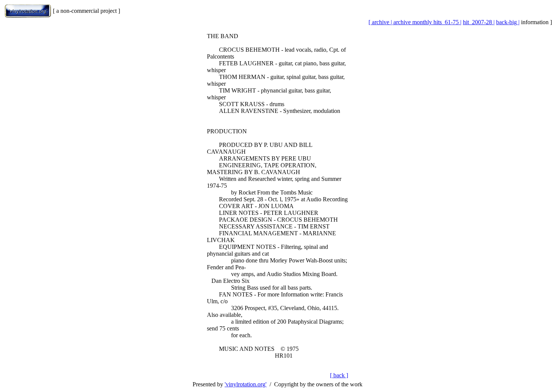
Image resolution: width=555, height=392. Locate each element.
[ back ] (339, 375)
